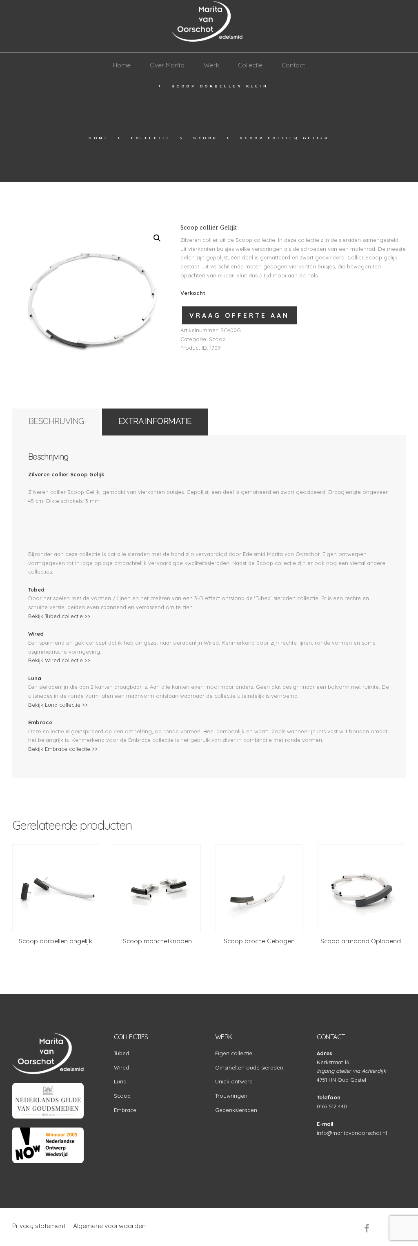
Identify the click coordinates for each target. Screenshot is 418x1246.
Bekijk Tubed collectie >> (59, 616)
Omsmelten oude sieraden (249, 1067)
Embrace (125, 1110)
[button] (157, 238)
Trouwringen (231, 1095)
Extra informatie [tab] (155, 421)
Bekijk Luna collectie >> (58, 704)
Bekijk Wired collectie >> (59, 660)
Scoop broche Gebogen (259, 941)
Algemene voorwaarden (109, 1225)
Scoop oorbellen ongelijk (55, 941)
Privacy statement (38, 1225)
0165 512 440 (332, 1106)
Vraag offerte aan (239, 315)
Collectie (151, 137)
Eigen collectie (233, 1053)
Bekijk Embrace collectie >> (63, 749)
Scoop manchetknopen (157, 941)
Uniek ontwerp (234, 1081)
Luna (120, 1081)
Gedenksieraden (236, 1110)
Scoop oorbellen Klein (220, 85)
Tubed (121, 1053)
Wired (121, 1067)
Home (99, 137)
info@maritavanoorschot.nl (352, 1133)
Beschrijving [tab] (56, 421)
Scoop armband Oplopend (360, 941)
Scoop (205, 137)
